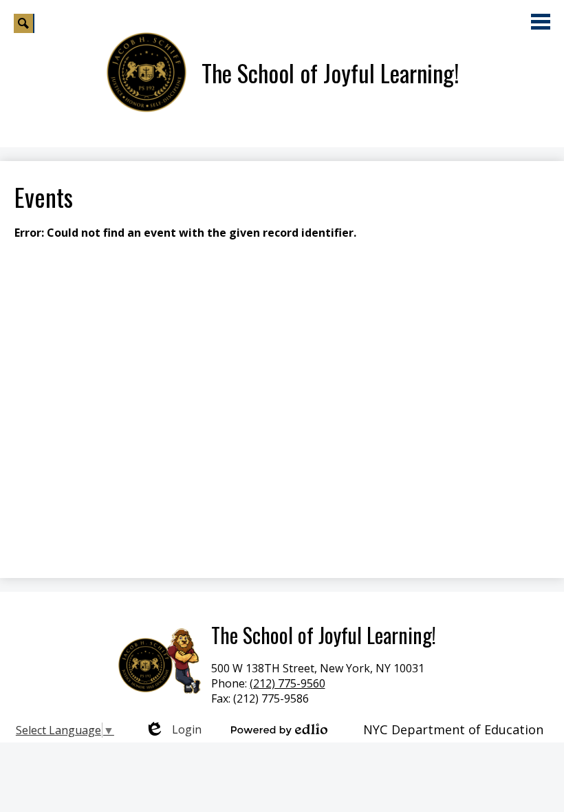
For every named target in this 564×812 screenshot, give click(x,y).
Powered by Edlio (279, 729)
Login (173, 729)
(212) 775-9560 (287, 683)
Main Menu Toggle (540, 22)
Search (24, 23)
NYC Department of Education (453, 729)
